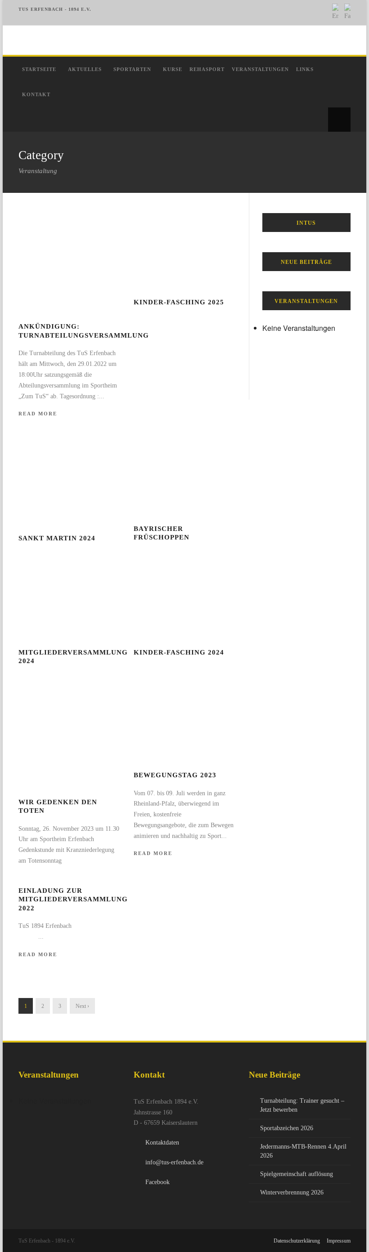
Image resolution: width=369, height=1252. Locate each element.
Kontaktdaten (162, 1142)
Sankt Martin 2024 (56, 538)
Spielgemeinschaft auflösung (296, 1174)
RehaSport (207, 69)
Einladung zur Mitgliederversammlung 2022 (73, 899)
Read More (37, 413)
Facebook (157, 1182)
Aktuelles (85, 69)
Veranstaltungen (260, 69)
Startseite (39, 69)
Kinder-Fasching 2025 (179, 302)
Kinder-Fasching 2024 (179, 652)
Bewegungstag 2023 (175, 775)
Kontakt (36, 94)
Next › (82, 1006)
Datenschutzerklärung (297, 1241)
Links (305, 69)
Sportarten (132, 69)
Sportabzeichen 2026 (286, 1128)
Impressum (339, 1241)
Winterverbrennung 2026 (292, 1192)
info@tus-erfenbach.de (174, 1162)
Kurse (172, 69)
